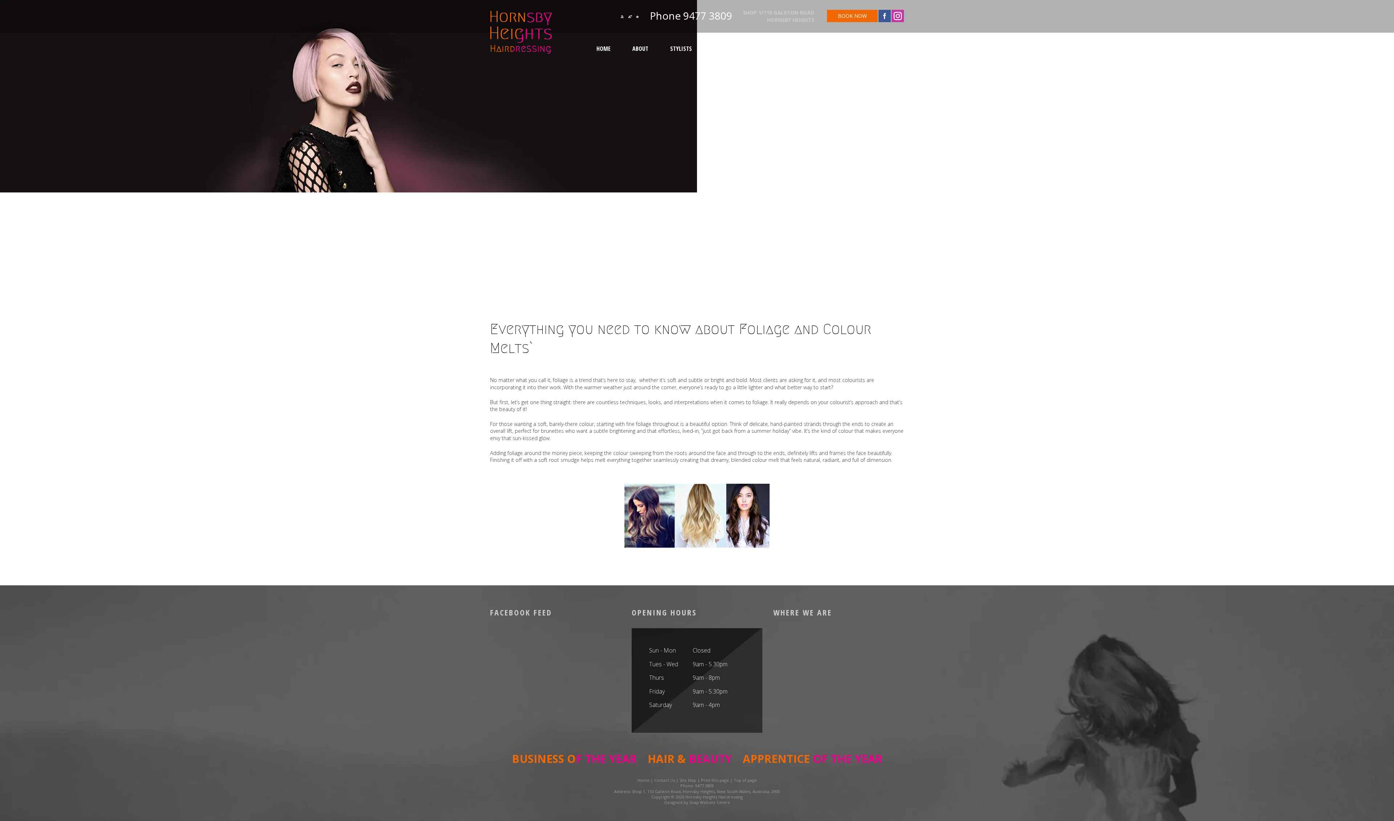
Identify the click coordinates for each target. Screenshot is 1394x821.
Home (603, 49)
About (640, 49)
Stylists (681, 49)
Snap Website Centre (709, 802)
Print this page (715, 780)
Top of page (745, 780)
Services (724, 49)
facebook (885, 16)
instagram (898, 16)
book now (852, 15)
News (764, 49)
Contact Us (807, 49)
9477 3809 (706, 16)
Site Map (688, 780)
